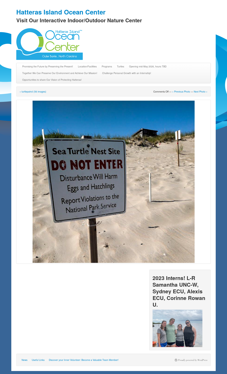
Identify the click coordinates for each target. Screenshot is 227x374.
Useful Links (38, 360)
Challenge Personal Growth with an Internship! (126, 73)
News (24, 360)
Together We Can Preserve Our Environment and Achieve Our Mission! (59, 73)
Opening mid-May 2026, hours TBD (148, 66)
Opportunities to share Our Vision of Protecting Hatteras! (52, 79)
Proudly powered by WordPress (192, 360)
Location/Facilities (87, 66)
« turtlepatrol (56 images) (33, 91)
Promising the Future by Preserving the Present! (47, 66)
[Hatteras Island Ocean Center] (113, 43)
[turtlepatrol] (113, 182)
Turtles (120, 66)
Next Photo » (200, 91)
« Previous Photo (181, 91)
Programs (107, 66)
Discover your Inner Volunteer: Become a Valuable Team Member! (83, 360)
